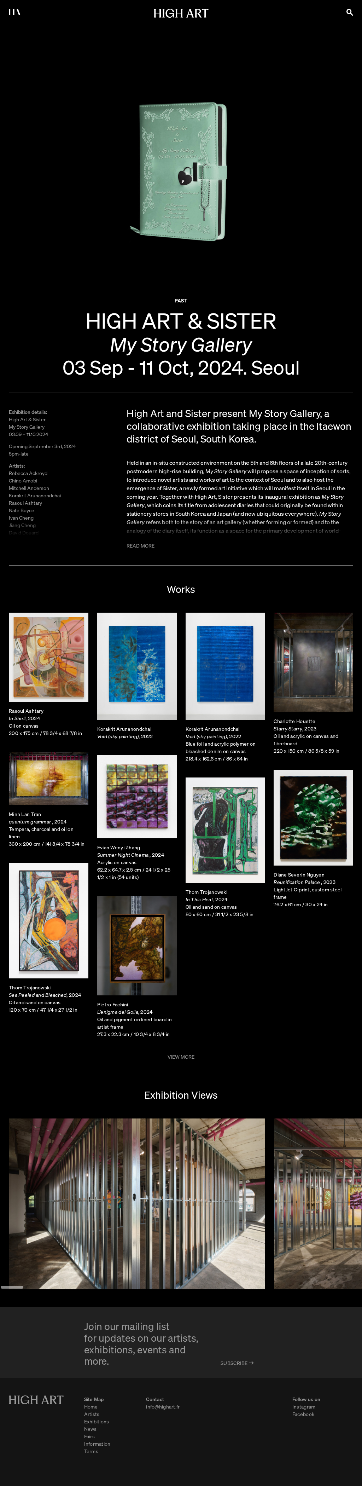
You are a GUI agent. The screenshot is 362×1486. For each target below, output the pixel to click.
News (90, 1429)
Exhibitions (96, 1421)
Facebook (303, 1414)
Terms (91, 1451)
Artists (92, 1414)
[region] (181, 1203)
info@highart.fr (163, 1406)
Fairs (89, 1436)
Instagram (304, 1406)
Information (97, 1443)
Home (91, 1406)
